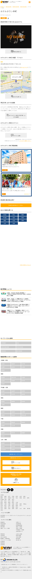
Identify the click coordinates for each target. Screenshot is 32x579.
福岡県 (3, 443)
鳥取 (13, 505)
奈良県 (13, 415)
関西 (5, 220)
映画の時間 (18, 535)
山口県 (13, 425)
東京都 (3, 377)
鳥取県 (23, 422)
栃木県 (23, 380)
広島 (9, 505)
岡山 (5, 505)
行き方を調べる (17, 96)
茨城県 (13, 380)
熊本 (17, 508)
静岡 (9, 502)
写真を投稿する (17, 51)
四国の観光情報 (8, 6)
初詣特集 (3, 543)
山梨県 (13, 391)
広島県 (3, 422)
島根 (17, 505)
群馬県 (3, 383)
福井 (13, 501)
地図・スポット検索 (5, 528)
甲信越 (4, 217)
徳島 (5, 507)
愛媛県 (23, 432)
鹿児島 (28, 508)
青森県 (13, 364)
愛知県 (3, 401)
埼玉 (17, 497)
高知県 (3, 436)
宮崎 (24, 508)
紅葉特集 (3, 541)
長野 (9, 499)
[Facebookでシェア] (8, 489)
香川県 (13, 432)
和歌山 (24, 504)
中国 (14, 220)
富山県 (3, 394)
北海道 (4, 214)
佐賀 (9, 508)
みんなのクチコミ (22, 515)
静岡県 (13, 401)
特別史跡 (3, 351)
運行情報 (3, 526)
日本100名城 (20, 347)
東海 (23, 217)
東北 (14, 214)
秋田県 (13, 367)
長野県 (23, 391)
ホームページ (24, 67)
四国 (23, 220)
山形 (21, 496)
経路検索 (3, 525)
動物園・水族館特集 (5, 538)
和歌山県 (24, 415)
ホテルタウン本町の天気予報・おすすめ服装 (17, 116)
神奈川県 (14, 377)
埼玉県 (3, 380)
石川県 (13, 394)
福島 (24, 496)
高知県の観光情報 (16, 6)
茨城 (21, 497)
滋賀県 (3, 415)
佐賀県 (13, 443)
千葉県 (23, 377)
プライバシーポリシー (22, 564)
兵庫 (9, 504)
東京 (5, 497)
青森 (5, 496)
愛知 (5, 502)
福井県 (23, 394)
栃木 (24, 497)
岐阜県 (23, 401)
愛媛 (13, 507)
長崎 (13, 508)
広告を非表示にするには (25, 265)
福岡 (5, 508)
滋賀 (21, 504)
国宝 (18, 343)
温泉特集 (3, 544)
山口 (21, 505)
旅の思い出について (6, 564)
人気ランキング (13, 515)
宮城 (13, 496)
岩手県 (23, 364)
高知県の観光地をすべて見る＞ (16, 205)
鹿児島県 (3, 449)
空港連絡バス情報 (20, 529)
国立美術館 (19, 351)
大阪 (5, 504)
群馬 (28, 497)
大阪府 (13, 412)
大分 (21, 508)
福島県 (3, 370)
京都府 (3, 412)
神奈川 (9, 497)
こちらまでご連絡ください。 (25, 140)
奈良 (17, 504)
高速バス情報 (19, 528)
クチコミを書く (17, 135)
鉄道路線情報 (19, 525)
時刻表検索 (3, 523)
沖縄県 (13, 449)
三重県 (3, 404)
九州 (5, 223)
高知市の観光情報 (23, 6)
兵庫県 (23, 412)
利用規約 (14, 564)
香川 (9, 507)
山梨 (5, 499)
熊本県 (3, 446)
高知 (17, 507)
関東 (23, 214)
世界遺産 (3, 343)
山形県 (23, 367)
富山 (5, 501)
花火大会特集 (4, 537)
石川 (9, 501)
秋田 (17, 496)
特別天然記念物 (5, 347)
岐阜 (13, 502)
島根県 (3, 425)
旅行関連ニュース (5, 515)
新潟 (13, 499)
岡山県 (13, 422)
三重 (17, 502)
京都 (13, 504)
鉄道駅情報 (18, 523)
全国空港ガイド (19, 531)
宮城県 (3, 367)
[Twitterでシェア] (11, 489)
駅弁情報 (18, 538)
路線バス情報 (19, 526)
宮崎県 (23, 446)
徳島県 (3, 432)
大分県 (13, 446)
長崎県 (23, 443)
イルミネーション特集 (6, 540)
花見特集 (3, 535)
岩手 (9, 496)
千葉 (13, 497)
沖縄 (14, 223)
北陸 (14, 217)
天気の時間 (18, 537)
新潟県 (3, 391)
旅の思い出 (3, 6)
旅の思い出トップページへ (16, 454)
